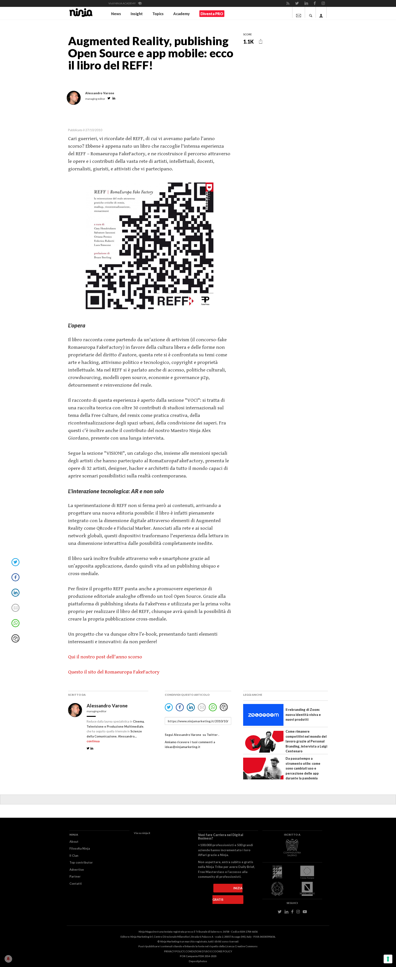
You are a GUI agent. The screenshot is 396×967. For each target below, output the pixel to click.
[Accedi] (321, 12)
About (73, 841)
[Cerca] (311, 12)
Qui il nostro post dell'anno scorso (105, 657)
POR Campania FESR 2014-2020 (198, 956)
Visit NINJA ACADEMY (122, 3)
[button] (260, 41)
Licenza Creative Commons (241, 946)
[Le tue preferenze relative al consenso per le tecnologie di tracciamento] (388, 959)
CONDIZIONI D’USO (197, 951)
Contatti (75, 883)
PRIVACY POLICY (174, 951)
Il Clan (73, 855)
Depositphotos (198, 961)
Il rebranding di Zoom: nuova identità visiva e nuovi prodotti (303, 714)
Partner (75, 876)
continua (93, 741)
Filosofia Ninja (79, 848)
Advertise (76, 869)
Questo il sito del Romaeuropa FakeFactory (114, 672)
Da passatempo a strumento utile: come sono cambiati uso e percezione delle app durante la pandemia (303, 768)
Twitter (212, 735)
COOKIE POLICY (222, 951)
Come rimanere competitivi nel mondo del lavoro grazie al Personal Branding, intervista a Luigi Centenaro (306, 741)
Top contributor (81, 862)
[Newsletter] (298, 12)
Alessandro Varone (108, 705)
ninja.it (146, 833)
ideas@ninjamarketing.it (182, 747)
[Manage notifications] (8, 958)
